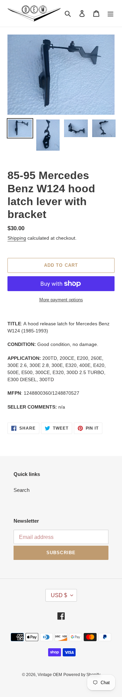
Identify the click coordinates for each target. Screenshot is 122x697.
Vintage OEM (50, 674)
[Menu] (110, 13)
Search (21, 490)
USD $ (59, 595)
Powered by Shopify (81, 674)
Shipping (16, 238)
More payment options (61, 299)
